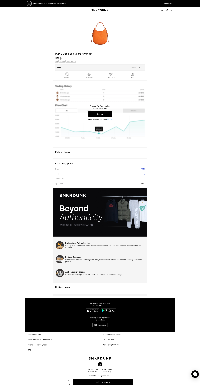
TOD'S (143, 169)
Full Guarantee (108, 340)
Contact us (107, 372)
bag (144, 174)
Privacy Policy (107, 369)
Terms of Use (93, 369)
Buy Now (103, 382)
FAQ (29, 350)
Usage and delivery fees (37, 345)
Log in (109, 119)
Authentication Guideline (112, 335)
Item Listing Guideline (111, 345)
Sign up (100, 114)
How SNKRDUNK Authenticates (40, 340)
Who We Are (93, 372)
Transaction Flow (34, 335)
